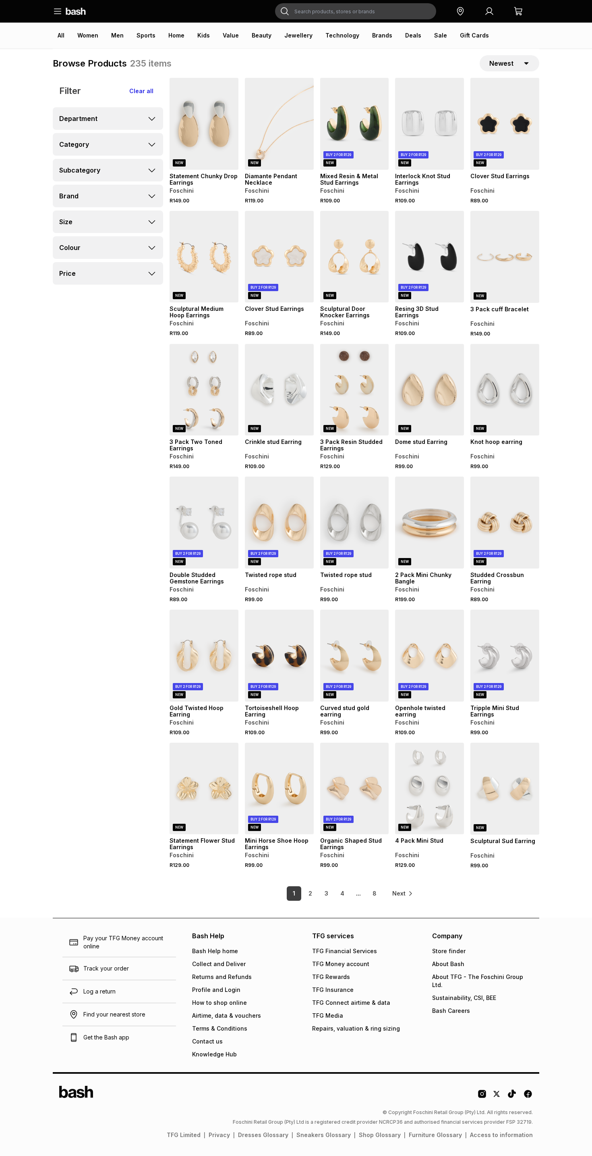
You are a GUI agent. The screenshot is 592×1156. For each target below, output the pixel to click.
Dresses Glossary (263, 1134)
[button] (460, 11)
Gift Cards (474, 35)
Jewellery (298, 35)
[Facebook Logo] (528, 1096)
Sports (146, 35)
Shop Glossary (380, 1134)
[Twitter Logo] (497, 1096)
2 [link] (310, 893)
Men (117, 35)
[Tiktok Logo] (512, 1096)
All (61, 35)
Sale (440, 35)
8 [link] (375, 893)
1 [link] (294, 893)
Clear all (141, 90)
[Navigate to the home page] (76, 11)
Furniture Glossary (435, 1134)
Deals (413, 35)
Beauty (261, 35)
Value (231, 35)
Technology (342, 35)
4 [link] (342, 893)
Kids (203, 35)
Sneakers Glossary (323, 1134)
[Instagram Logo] (482, 1096)
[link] (403, 893)
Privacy (219, 1134)
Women (87, 35)
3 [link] (326, 893)
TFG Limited (184, 1134)
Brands (382, 35)
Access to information (501, 1134)
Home (176, 35)
